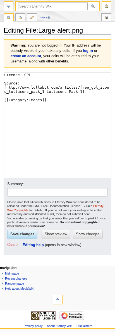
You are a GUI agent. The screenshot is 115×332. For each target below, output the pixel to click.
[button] (13, 245)
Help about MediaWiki (19, 288)
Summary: (15, 184)
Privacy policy (33, 326)
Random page (14, 283)
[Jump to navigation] (8, 6)
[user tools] (106, 6)
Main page (12, 273)
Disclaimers (84, 326)
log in (88, 51)
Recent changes (16, 278)
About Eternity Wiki (59, 326)
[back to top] (58, 299)
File (8, 18)
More (43, 17)
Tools (106, 18)
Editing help (33, 245)
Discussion (20, 18)
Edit (32, 18)
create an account (26, 56)
